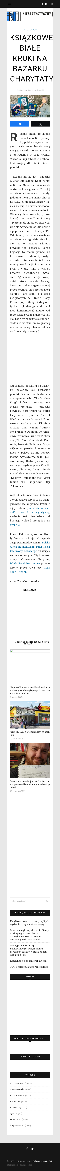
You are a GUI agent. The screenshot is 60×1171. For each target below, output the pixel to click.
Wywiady (15, 1119)
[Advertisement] (30, 612)
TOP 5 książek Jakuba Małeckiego (29, 966)
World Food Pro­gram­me (25, 563)
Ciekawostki (17, 1089)
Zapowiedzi (17, 1125)
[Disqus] (30, 846)
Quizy (13, 1113)
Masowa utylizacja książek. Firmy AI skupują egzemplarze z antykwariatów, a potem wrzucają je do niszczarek (29, 935)
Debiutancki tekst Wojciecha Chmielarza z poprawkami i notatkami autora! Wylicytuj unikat (31, 784)
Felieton (15, 1101)
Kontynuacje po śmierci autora (28, 960)
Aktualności (30, 30)
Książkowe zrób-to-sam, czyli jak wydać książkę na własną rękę (29, 923)
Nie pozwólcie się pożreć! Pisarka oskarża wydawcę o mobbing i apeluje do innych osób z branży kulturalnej (31, 690)
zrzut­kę (15, 525)
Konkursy (15, 1107)
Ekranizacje (17, 1095)
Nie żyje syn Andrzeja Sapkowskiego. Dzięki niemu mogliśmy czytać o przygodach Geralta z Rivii (28, 950)
